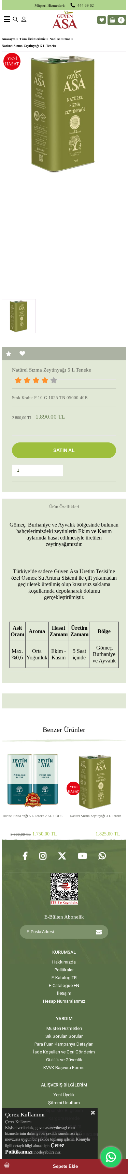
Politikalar (64, 969)
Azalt (58, 471)
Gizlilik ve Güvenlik (64, 1059)
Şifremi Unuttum (64, 1102)
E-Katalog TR (64, 977)
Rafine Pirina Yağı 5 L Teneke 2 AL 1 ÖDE (32, 816)
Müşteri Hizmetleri (64, 1028)
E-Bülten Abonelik (64, 917)
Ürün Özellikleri (64, 506)
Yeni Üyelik (64, 1094)
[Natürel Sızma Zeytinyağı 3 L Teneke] (95, 780)
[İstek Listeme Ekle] (22, 353)
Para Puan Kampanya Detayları (64, 1044)
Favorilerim (101, 20)
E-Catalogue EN (64, 985)
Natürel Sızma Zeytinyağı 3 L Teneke (95, 816)
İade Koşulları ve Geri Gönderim (64, 1051)
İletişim (64, 993)
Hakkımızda (64, 962)
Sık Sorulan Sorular (64, 1036)
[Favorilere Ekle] (8, 353)
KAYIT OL (98, 932)
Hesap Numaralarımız (64, 1001)
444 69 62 (85, 5)
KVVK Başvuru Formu (64, 1067)
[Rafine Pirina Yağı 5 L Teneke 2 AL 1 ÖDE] (32, 780)
